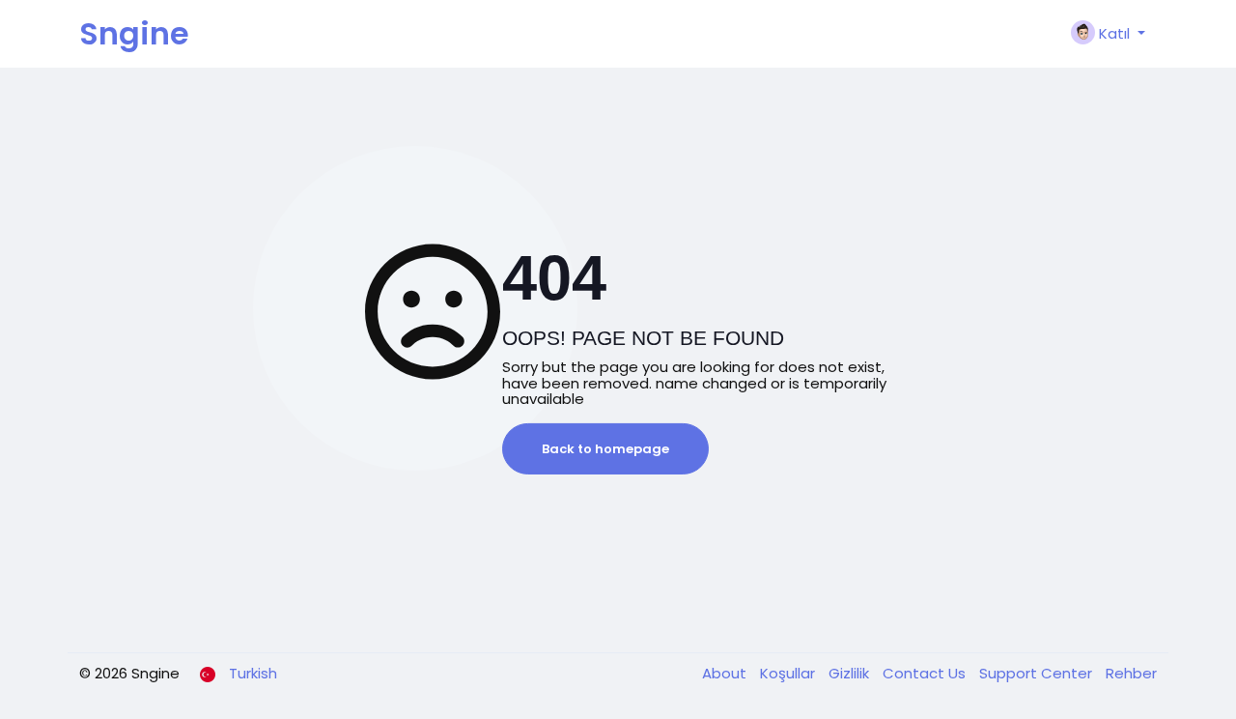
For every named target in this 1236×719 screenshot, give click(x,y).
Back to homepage (605, 449)
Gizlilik (851, 673)
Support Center (1037, 673)
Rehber (1131, 673)
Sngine (134, 33)
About (726, 673)
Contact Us (926, 673)
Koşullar (789, 673)
